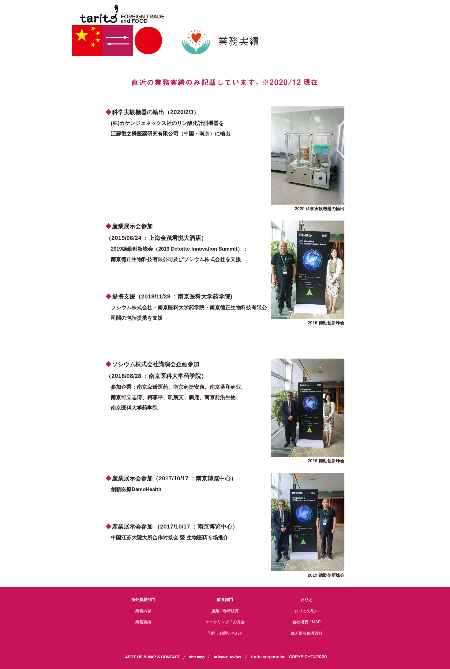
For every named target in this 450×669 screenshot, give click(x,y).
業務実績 (143, 622)
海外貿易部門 (143, 599)
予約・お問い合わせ (225, 633)
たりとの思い (307, 611)
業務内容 (143, 611)
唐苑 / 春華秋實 (225, 611)
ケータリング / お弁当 (225, 622)
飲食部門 (225, 599)
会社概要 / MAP (306, 622)
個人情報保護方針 (307, 633)
